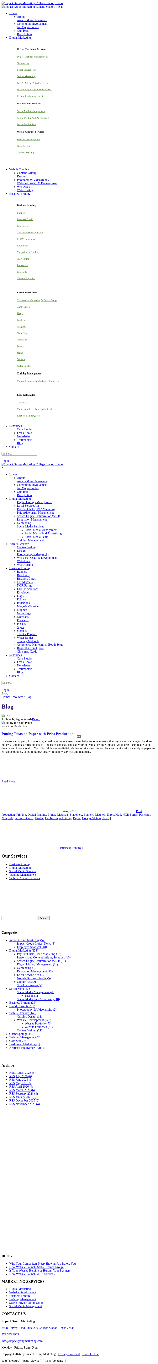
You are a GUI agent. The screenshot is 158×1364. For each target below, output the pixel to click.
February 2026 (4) (27, 1093)
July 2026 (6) (24, 1076)
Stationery (76, 814)
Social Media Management (31, 111)
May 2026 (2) (24, 1083)
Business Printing (70, 847)
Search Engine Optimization (26, 1302)
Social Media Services (22, 871)
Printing (21, 814)
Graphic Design (25, 146)
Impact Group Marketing (27, 940)
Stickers (21, 359)
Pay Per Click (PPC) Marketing (33, 82)
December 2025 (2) (27, 1100)
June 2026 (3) (24, 1079)
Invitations (22, 265)
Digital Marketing (20, 867)
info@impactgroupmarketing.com (22, 1341)
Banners (21, 212)
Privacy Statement (69, 1354)
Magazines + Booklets (28, 252)
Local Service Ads (26, 69)
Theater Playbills (26, 278)
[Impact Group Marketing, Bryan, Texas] (71, 1202)
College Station (91, 818)
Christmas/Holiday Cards (30, 232)
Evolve (39, 818)
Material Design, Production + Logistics (38, 380)
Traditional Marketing (24, 1044)
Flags (20, 313)
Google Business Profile (34, 978)
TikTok (31, 995)
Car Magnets (23, 306)
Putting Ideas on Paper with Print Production (38, 734)
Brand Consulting (22, 1006)
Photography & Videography (36, 1009)
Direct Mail (114, 814)
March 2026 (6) (25, 1090)
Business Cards (25, 219)
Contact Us (23, 402)
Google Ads (26, 981)
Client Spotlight (21, 1033)
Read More (9, 781)
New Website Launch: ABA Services (32, 1274)
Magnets (21, 326)
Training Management (22, 874)
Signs (20, 352)
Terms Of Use (90, 1354)
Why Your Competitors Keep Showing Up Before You (42, 1263)
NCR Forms (23, 258)
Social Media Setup (27, 124)
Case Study (18, 1040)
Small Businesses (29, 985)
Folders (21, 319)
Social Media (20, 988)
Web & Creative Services (24, 878)
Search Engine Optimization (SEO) (35, 89)
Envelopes (22, 245)
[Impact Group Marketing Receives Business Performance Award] (90, 1248)
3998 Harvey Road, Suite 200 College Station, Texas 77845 (38, 1327)
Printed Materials (58, 814)
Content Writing (25, 152)
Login (5, 460)
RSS (12, 1072)
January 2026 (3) (26, 1097)
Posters (20, 346)
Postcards (22, 271)
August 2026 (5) (25, 1072)
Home (5, 697)
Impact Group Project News (36, 943)
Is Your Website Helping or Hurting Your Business (40, 1270)
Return (36, 719)
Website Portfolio (38, 1023)
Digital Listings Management (32, 56)
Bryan (77, 818)
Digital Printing (37, 814)
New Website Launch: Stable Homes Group (36, 1267)
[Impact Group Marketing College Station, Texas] (32, 3)
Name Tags (22, 333)
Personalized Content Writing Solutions (44, 957)
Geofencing (23, 63)
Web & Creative (22, 1013)
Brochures (22, 225)
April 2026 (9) (24, 1086)
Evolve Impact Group (58, 818)
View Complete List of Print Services (36, 409)
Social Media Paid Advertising (33, 117)
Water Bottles (24, 365)
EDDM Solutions (26, 239)
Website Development (28, 139)
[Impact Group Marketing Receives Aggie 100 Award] (69, 1248)
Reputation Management (30, 96)
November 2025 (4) (28, 1104)
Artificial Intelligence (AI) (27, 1047)
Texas (105, 818)
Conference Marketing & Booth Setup (37, 300)
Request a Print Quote (28, 415)
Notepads (22, 339)
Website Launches (39, 1027)
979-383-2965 (10, 1334)
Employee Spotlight (32, 947)
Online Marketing (26, 76)
